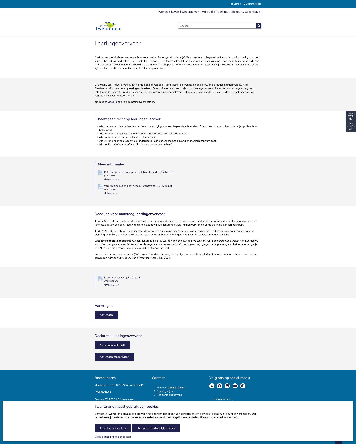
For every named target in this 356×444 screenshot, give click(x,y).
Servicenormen (223, 399)
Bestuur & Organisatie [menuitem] (245, 12)
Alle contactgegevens (169, 395)
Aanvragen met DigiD (112, 345)
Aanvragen (106, 315)
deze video (108, 102)
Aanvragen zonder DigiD (114, 357)
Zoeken (258, 25)
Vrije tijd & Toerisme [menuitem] (215, 12)
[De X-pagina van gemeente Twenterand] (211, 385)
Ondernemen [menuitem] (190, 12)
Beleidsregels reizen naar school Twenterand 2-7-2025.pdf (138, 173)
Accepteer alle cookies (113, 428)
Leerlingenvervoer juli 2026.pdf (122, 279)
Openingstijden (165, 391)
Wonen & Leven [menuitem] (168, 12)
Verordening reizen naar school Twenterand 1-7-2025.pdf (138, 187)
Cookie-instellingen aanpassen (113, 436)
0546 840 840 (176, 387)
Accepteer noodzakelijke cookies (156, 428)
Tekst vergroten (351, 124)
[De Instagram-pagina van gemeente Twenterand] (242, 385)
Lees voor (113, 179)
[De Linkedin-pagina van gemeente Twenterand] (227, 385)
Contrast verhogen (351, 114)
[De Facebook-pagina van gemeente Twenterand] (219, 385)
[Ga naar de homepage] (108, 25)
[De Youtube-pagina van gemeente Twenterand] (235, 385)
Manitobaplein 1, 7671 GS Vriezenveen (117, 385)
